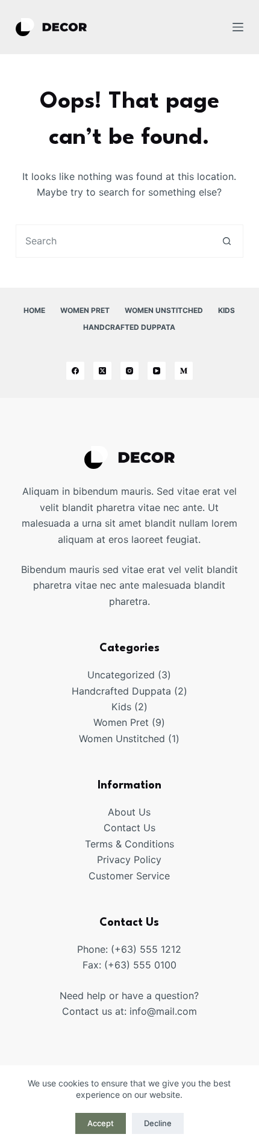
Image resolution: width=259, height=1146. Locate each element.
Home (34, 310)
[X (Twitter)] (102, 371)
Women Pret (85, 310)
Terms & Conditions (129, 844)
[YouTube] (157, 371)
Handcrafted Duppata (129, 327)
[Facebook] (75, 371)
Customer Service (129, 876)
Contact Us (129, 828)
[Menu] (237, 27)
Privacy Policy (129, 859)
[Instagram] (129, 371)
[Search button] (227, 241)
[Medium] (184, 371)
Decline (158, 1123)
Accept (100, 1123)
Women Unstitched (164, 310)
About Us (129, 812)
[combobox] (113, 241)
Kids (226, 310)
